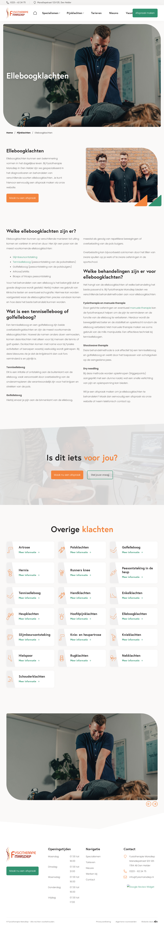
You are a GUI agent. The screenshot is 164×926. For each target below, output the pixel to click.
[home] (17, 13)
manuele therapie (140, 307)
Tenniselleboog (22, 262)
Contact (90, 879)
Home (9, 132)
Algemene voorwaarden (126, 921)
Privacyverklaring (103, 921)
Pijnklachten (24, 132)
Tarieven (90, 862)
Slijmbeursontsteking (25, 257)
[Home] (35, 13)
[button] (51, 13)
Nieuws (90, 868)
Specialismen (93, 856)
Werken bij (91, 873)
